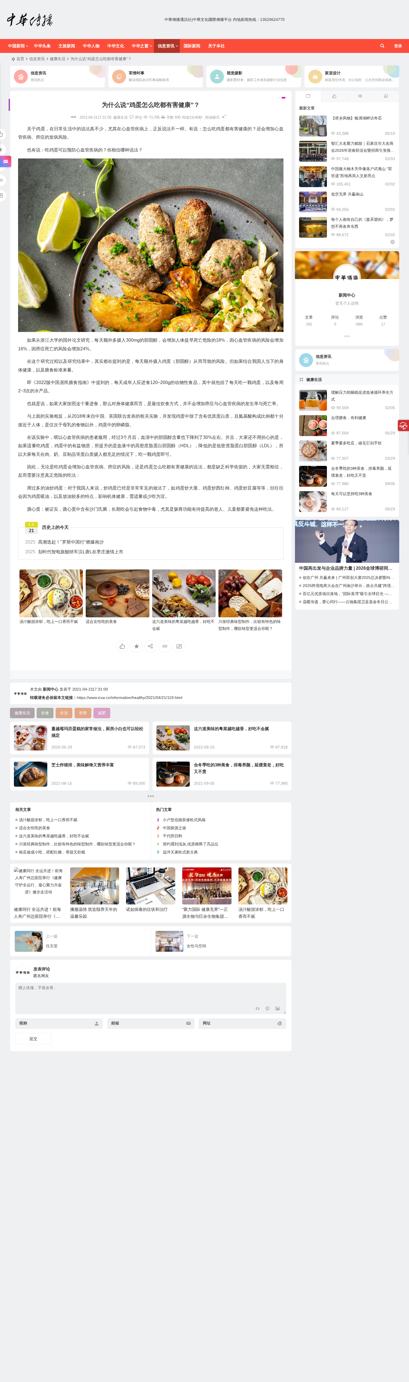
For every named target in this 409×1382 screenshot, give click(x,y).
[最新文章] (308, 96)
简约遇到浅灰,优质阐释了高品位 (190, 844)
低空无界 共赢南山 (347, 194)
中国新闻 (16, 45)
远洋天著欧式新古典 (180, 852)
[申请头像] (281, 971)
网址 (207, 1023)
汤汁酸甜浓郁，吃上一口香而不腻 (48, 621)
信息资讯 (166, 45)
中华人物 (91, 45)
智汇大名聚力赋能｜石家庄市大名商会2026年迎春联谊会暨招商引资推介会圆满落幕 (363, 150)
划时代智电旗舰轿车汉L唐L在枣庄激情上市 (74, 551)
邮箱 (115, 1023)
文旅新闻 (66, 45)
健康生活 (57, 59)
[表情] (267, 1009)
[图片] (277, 1009)
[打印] (163, 117)
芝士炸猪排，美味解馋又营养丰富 (82, 764)
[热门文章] (360, 96)
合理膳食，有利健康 (348, 417)
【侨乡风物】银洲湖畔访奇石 (356, 118)
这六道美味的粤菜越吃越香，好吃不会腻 (231, 728)
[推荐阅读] (386, 96)
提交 (33, 1038)
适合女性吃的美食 (101, 621)
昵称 (23, 1023)
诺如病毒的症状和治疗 (147, 909)
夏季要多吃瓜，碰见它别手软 (356, 443)
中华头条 (42, 45)
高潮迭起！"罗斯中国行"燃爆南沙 (64, 542)
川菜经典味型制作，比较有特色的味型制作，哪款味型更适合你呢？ (77, 844)
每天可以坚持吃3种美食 (351, 493)
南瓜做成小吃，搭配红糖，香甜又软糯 (52, 852)
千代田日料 (172, 836)
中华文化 (115, 45)
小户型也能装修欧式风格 (184, 820)
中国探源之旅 (174, 828)
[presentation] (255, 876)
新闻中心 (50, 689)
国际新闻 (192, 45)
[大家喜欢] (334, 96)
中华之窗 (140, 45)
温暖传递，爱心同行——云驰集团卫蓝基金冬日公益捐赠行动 (355, 602)
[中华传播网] (30, 19)
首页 (20, 59)
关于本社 (216, 45)
